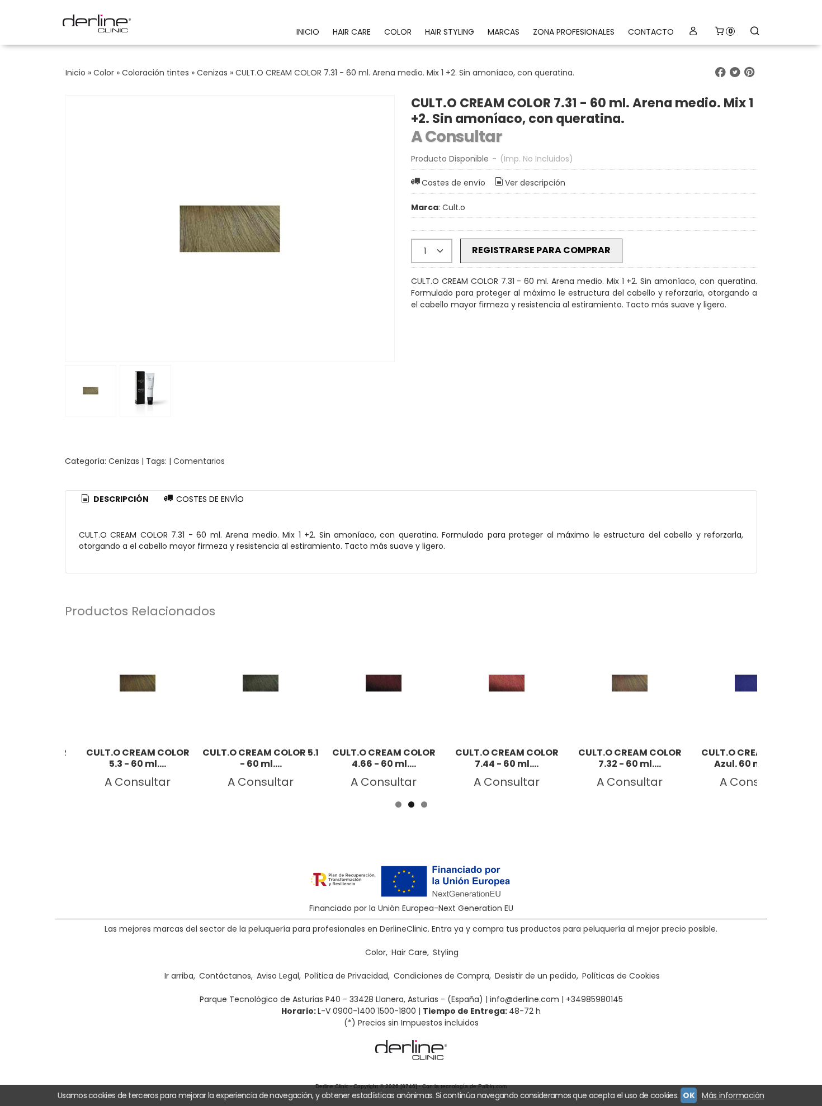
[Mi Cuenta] (693, 32)
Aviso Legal (278, 975)
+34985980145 (594, 999)
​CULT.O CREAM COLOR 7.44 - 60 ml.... (507, 758)
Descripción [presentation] (120, 499)
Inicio (307, 31)
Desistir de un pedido (536, 975)
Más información (733, 1095)
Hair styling (449, 31)
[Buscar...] (754, 32)
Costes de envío (453, 182)
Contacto (651, 31)
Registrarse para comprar (541, 250)
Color (398, 31)
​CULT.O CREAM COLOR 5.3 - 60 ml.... (138, 758)
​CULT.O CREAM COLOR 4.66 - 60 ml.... (384, 758)
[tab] (114, 499)
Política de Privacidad (346, 975)
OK (689, 1095)
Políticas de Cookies (621, 975)
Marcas (503, 31)
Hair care (352, 31)
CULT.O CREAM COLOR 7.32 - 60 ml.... (630, 758)
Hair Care (409, 952)
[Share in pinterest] (749, 72)
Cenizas (123, 461)
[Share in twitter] (734, 72)
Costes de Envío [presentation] (209, 499)
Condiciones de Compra (441, 975)
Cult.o (453, 207)
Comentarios (199, 461)
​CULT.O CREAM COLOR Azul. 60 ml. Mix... (753, 758)
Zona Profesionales (574, 31)
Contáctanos (225, 975)
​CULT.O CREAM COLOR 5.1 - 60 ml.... (260, 758)
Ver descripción (535, 182)
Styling (446, 952)
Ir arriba (178, 975)
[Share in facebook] (720, 72)
